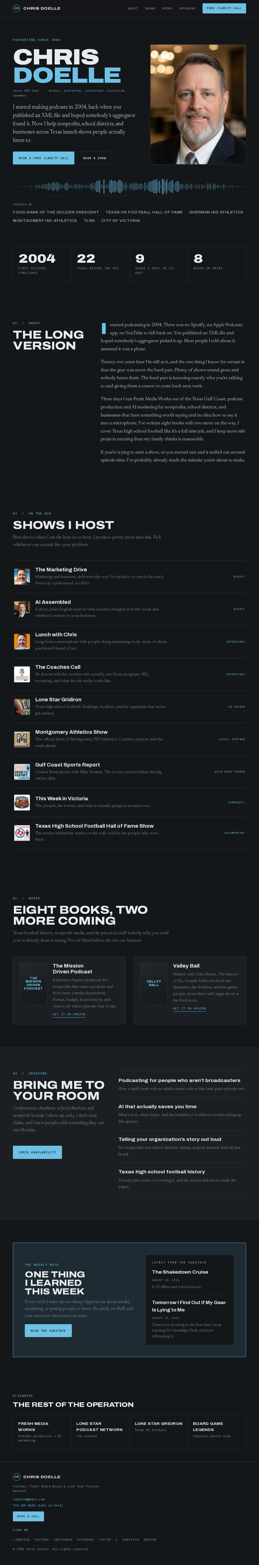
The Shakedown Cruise (180, 1272)
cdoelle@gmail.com (29, 1499)
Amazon (150, 1539)
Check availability (37, 1152)
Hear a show (94, 158)
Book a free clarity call (44, 158)
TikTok (104, 1539)
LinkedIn (21, 1539)
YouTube (41, 1539)
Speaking (187, 8)
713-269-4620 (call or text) (38, 1505)
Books (167, 8)
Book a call (28, 1516)
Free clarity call (224, 8)
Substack (130, 1539)
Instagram (63, 1539)
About (133, 8)
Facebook (85, 1539)
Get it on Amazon (69, 1014)
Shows (150, 8)
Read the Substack (48, 1331)
